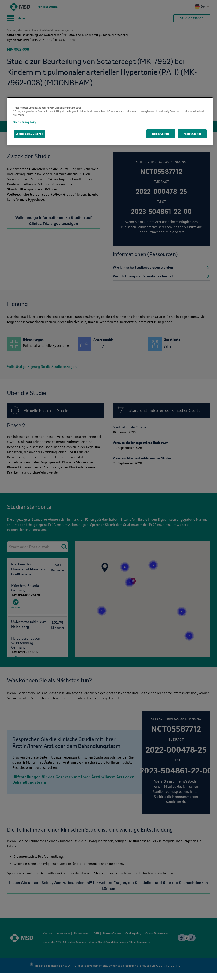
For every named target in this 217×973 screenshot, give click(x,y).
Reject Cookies (161, 133)
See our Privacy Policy (24, 122)
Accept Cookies (192, 133)
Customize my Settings (29, 133)
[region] (110, 121)
